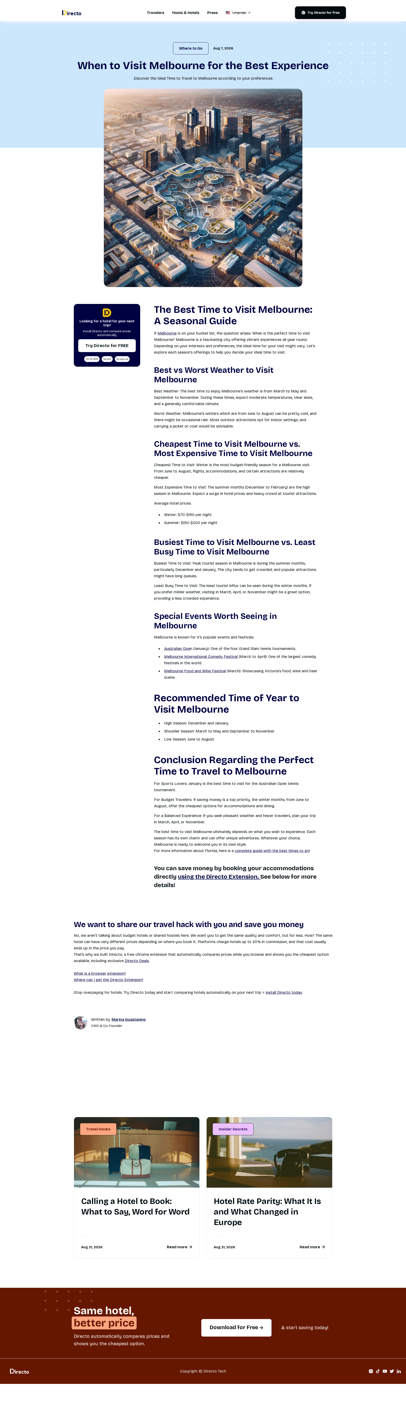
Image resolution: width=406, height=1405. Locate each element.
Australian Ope (177, 648)
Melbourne (167, 333)
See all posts (313, 1103)
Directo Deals (137, 960)
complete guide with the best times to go (272, 850)
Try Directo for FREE (107, 345)
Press (212, 13)
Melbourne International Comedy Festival (201, 656)
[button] (238, 12)
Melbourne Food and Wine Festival (195, 671)
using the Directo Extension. (219, 876)
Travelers (155, 13)
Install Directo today (284, 992)
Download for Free (236, 1327)
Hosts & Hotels (185, 13)
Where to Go (190, 48)
